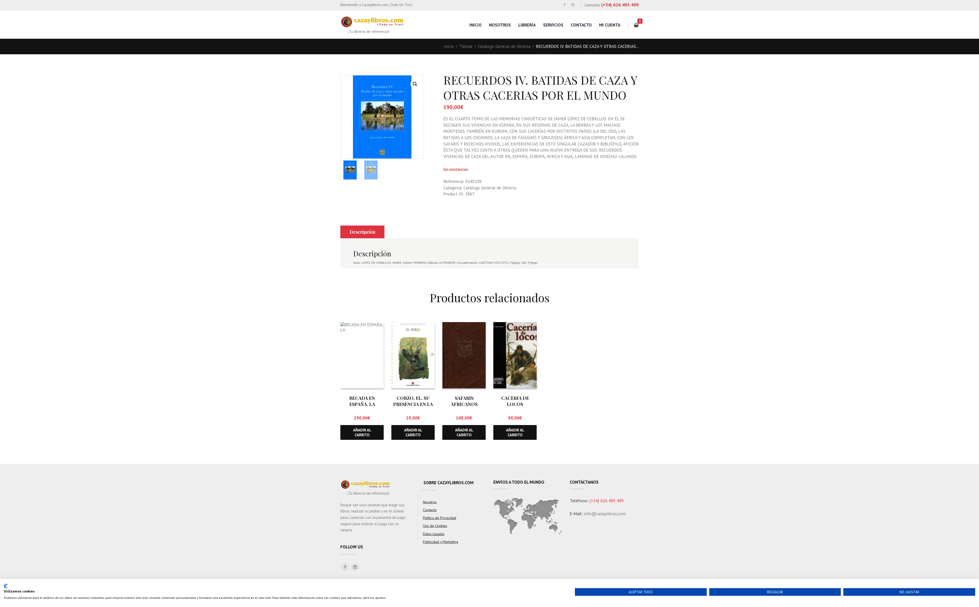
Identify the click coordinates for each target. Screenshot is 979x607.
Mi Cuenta (609, 25)
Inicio (475, 25)
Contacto (581, 25)
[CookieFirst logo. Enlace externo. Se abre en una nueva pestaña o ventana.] (6, 586)
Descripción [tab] (362, 232)
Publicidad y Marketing (440, 541)
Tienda (465, 46)
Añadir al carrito (362, 432)
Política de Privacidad (439, 518)
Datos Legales (434, 534)
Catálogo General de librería (504, 46)
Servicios (553, 25)
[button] (415, 84)
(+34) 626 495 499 (620, 5)
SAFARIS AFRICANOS (464, 401)
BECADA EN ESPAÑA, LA (362, 401)
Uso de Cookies (435, 525)
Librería (527, 25)
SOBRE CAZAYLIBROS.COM (448, 482)
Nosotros (500, 25)
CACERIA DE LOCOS (515, 401)
